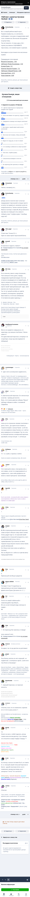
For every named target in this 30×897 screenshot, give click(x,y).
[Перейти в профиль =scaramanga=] (2, 368)
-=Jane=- (7, 464)
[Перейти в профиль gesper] (2, 654)
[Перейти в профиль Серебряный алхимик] (2, 325)
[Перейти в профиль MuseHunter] (2, 681)
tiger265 (7, 488)
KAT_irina (7, 269)
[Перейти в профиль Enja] (2, 569)
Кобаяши (8, 449)
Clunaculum (8, 183)
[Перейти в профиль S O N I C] (2, 704)
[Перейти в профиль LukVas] (2, 786)
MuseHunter (8, 680)
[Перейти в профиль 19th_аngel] (2, 229)
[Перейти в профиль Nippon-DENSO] (2, 582)
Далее (23, 179)
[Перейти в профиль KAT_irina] (2, 269)
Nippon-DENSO (9, 581)
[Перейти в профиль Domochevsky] (2, 27)
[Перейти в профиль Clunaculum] (2, 183)
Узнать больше (4, 3)
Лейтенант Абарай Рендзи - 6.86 (11, 71)
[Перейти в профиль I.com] (2, 758)
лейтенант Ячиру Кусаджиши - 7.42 (12, 64)
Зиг (6, 596)
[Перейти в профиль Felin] (2, 626)
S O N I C (7, 703)
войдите (10, 171)
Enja (6, 569)
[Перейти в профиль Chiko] (2, 508)
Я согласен (16, 889)
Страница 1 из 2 (14, 179)
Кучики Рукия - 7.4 (6, 66)
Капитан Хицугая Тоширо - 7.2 (10, 68)
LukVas (7, 786)
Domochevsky (9, 27)
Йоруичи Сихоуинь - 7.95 (9, 61)
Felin (6, 625)
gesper (7, 654)
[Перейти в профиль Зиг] (2, 596)
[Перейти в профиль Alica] (2, 419)
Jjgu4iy (7, 727)
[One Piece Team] (24, 519)
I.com (6, 758)
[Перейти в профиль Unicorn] (2, 644)
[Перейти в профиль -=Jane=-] (2, 465)
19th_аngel (8, 229)
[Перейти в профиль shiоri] (2, 391)
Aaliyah (7, 526)
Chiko (7, 507)
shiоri (6, 391)
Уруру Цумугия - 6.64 (7, 75)
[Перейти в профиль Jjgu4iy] (2, 728)
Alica (6, 419)
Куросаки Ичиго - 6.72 (8, 73)
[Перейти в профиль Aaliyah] (2, 526)
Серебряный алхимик (11, 324)
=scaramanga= (9, 367)
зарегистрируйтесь (21, 171)
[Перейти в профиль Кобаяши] (2, 450)
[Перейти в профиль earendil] (2, 242)
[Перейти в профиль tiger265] (2, 489)
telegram (10, 409)
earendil (7, 241)
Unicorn (7, 644)
